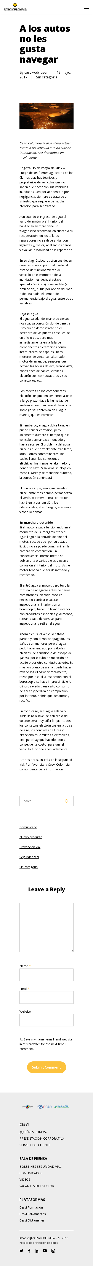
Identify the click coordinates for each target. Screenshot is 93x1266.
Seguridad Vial (29, 857)
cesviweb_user (36, 72)
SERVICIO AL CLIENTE (34, 1145)
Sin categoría (28, 867)
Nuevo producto (30, 837)
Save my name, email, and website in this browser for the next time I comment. (45, 1044)
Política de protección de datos (38, 1243)
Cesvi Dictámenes (32, 1220)
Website (25, 1011)
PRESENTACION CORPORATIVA (41, 1138)
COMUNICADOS (30, 1173)
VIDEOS (24, 1179)
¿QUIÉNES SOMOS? (33, 1132)
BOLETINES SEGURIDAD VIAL (40, 1166)
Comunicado (28, 827)
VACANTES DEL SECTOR (36, 1186)
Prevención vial (29, 847)
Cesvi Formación (31, 1207)
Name (25, 966)
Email (24, 989)
